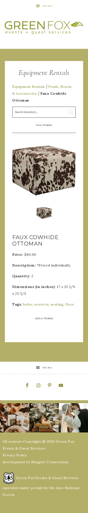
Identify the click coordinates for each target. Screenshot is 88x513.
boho (27, 304)
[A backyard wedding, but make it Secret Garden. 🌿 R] (73, 417)
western (41, 304)
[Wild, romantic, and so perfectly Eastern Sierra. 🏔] (14, 417)
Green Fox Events (44, 27)
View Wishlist (44, 125)
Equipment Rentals (28, 86)
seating (57, 304)
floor (70, 304)
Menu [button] (48, 6)
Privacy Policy (15, 455)
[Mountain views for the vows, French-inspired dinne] (44, 417)
